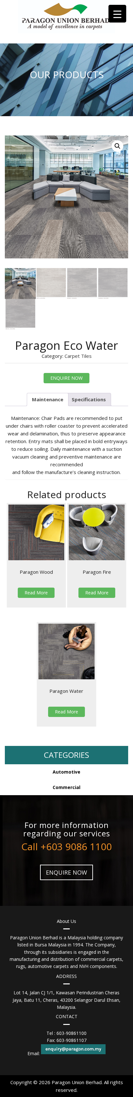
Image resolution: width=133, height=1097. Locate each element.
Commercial (66, 787)
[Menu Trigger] (117, 14)
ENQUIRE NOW (66, 378)
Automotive (66, 772)
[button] (117, 146)
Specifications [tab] (89, 399)
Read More (36, 593)
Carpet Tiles (78, 356)
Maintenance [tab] (47, 399)
